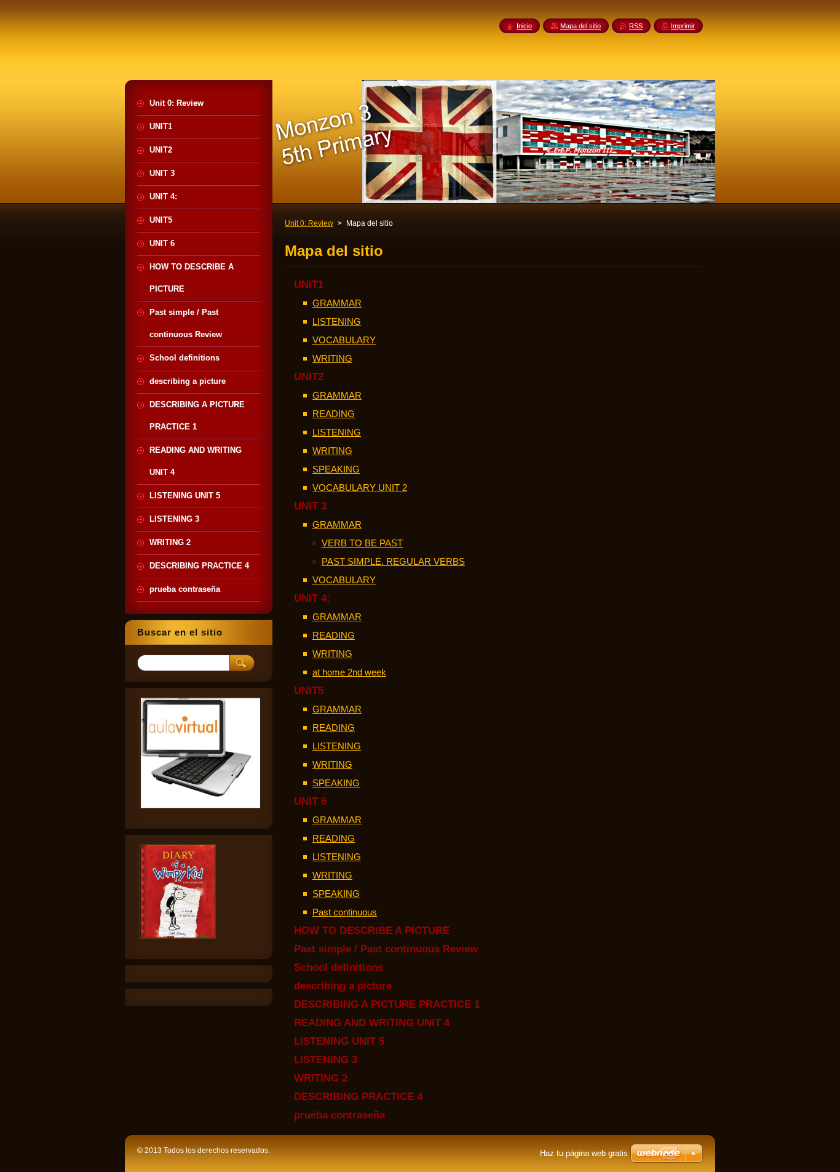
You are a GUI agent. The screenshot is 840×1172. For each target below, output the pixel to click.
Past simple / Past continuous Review (386, 949)
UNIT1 (308, 284)
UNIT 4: (312, 598)
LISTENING (336, 321)
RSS (636, 26)
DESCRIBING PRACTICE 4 (358, 1096)
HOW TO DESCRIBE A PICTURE (372, 930)
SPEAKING (336, 469)
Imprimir (683, 26)
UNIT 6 (310, 801)
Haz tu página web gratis (584, 1153)
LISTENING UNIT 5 (339, 1041)
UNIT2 (308, 377)
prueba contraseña (339, 1115)
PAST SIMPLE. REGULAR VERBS (393, 561)
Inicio (524, 26)
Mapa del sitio (580, 26)
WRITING (332, 358)
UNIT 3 (310, 506)
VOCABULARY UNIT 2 (359, 487)
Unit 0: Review (309, 223)
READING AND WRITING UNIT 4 (372, 1023)
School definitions (338, 967)
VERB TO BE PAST (362, 543)
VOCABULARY (344, 340)
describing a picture (343, 986)
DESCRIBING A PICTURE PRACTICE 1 (387, 1004)
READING (333, 414)
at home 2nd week (349, 672)
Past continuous (344, 912)
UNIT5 (308, 690)
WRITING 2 (320, 1078)
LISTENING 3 (325, 1060)
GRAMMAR (337, 303)
